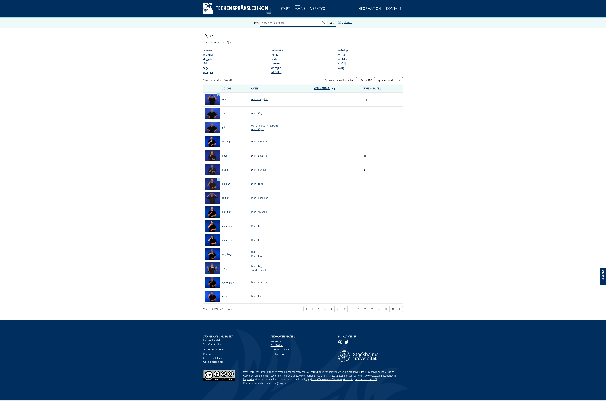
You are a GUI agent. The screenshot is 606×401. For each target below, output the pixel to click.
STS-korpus (277, 341)
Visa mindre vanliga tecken (339, 80)
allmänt (208, 50)
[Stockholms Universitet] (370, 356)
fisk (205, 63)
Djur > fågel (257, 113)
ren (224, 99)
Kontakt (393, 8)
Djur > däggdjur (259, 99)
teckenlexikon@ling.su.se (275, 383)
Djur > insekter (259, 141)
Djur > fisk (256, 256)
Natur (254, 252)
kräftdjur (276, 72)
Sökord (227, 88)
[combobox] (293, 23)
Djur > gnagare (259, 155)
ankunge (227, 226)
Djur (228, 42)
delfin (225, 296)
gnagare (208, 72)
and (224, 113)
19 (393, 309)
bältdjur (226, 212)
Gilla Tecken (277, 345)
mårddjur (344, 50)
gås (224, 127)
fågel (206, 68)
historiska (277, 50)
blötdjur (208, 55)
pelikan (226, 183)
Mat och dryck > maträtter (265, 125)
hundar (275, 55)
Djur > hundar (258, 169)
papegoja (227, 240)
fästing (226, 141)
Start (285, 8)
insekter (276, 63)
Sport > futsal (258, 270)
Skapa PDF (366, 80)
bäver (225, 155)
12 (365, 309)
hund (225, 169)
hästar (274, 59)
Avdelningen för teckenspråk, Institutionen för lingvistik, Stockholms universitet (321, 372)
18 (386, 309)
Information (369, 8)
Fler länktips (277, 354)
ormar (342, 55)
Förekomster (372, 88)
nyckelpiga (228, 282)
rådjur (225, 197)
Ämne (300, 8)
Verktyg (317, 8)
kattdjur (276, 68)
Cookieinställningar (213, 361)
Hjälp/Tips (347, 22)
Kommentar (322, 88)
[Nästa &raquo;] (400, 309)
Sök (332, 22)
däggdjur (208, 59)
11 (358, 309)
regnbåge (227, 254)
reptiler (342, 59)
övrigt (342, 68)
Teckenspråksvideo (281, 349)
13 (372, 309)
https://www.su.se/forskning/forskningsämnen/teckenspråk (344, 379)
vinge (225, 268)
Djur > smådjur (259, 212)
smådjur (343, 63)
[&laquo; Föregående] (306, 309)
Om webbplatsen (212, 358)
